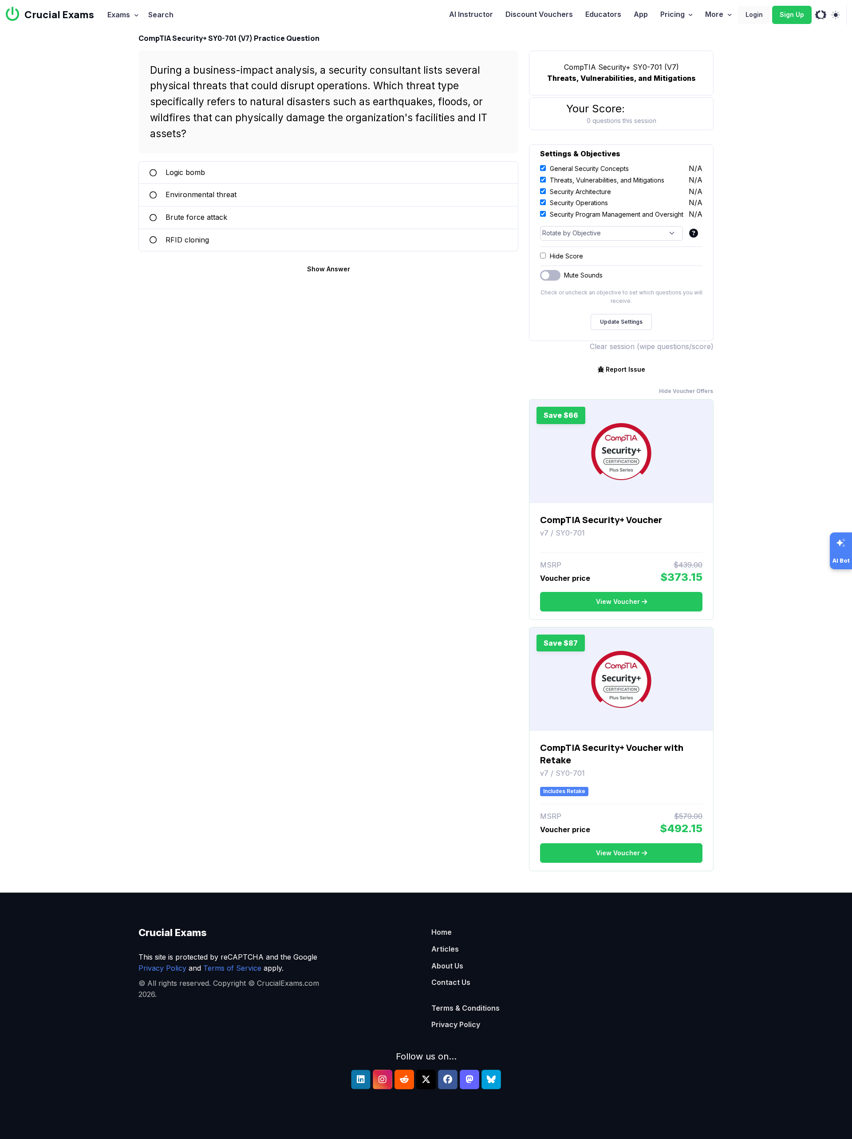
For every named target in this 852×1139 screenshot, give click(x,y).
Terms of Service (232, 968)
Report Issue (625, 369)
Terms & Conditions (465, 1008)
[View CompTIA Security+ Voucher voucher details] (621, 451)
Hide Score (566, 256)
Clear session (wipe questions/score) (652, 346)
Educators (603, 14)
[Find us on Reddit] (404, 1079)
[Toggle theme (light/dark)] (835, 15)
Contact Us (450, 982)
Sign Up (792, 14)
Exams (118, 14)
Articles (445, 949)
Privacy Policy (162, 968)
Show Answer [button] (328, 269)
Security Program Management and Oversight (616, 214)
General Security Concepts (589, 168)
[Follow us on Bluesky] (491, 1079)
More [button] (714, 14)
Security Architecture (580, 191)
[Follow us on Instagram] (382, 1079)
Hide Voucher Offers (686, 391)
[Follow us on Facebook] (448, 1079)
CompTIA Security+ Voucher (601, 520)
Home (441, 932)
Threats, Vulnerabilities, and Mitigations (607, 180)
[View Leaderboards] (820, 15)
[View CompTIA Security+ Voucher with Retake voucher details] (621, 679)
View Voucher (618, 601)
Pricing (672, 14)
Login (754, 14)
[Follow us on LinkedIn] (361, 1079)
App (641, 14)
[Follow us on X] (426, 1079)
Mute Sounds (583, 275)
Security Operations (579, 202)
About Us (447, 965)
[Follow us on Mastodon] (469, 1079)
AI (471, 14)
